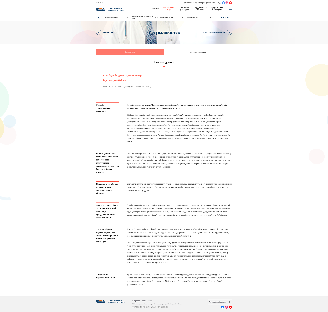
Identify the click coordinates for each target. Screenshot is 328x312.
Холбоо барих (147, 301)
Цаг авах (155, 9)
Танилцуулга (130, 52)
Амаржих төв (108, 32)
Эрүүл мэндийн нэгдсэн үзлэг (217, 9)
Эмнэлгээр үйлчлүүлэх (184, 9)
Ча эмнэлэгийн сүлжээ (217, 302)
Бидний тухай (187, 3)
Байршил (136, 301)
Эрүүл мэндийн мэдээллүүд (201, 9)
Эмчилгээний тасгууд (168, 9)
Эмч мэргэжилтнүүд (198, 52)
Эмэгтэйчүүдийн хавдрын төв (213, 32)
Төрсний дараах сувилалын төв (205, 3)
